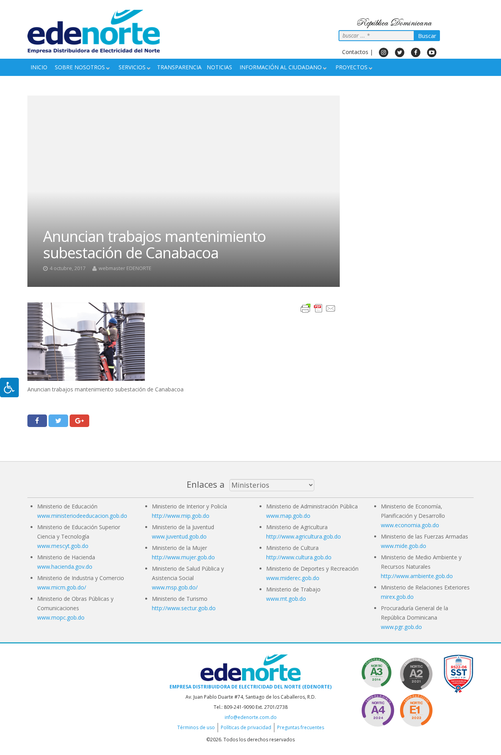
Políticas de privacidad (246, 727)
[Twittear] (58, 420)
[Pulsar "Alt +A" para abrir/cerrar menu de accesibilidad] (9, 387)
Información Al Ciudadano (281, 67)
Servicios (132, 67)
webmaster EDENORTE (125, 268)
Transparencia (179, 67)
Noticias (219, 67)
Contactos (355, 52)
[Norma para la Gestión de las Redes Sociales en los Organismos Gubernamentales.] (416, 709)
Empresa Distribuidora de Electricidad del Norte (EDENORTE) (250, 686)
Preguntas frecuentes (300, 727)
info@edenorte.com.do (251, 717)
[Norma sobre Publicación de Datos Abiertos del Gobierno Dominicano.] (377, 672)
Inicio (39, 67)
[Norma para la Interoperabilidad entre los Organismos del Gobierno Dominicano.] (377, 709)
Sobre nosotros (80, 67)
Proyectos (351, 67)
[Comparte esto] (37, 420)
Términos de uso (196, 727)
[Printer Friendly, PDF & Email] (318, 308)
